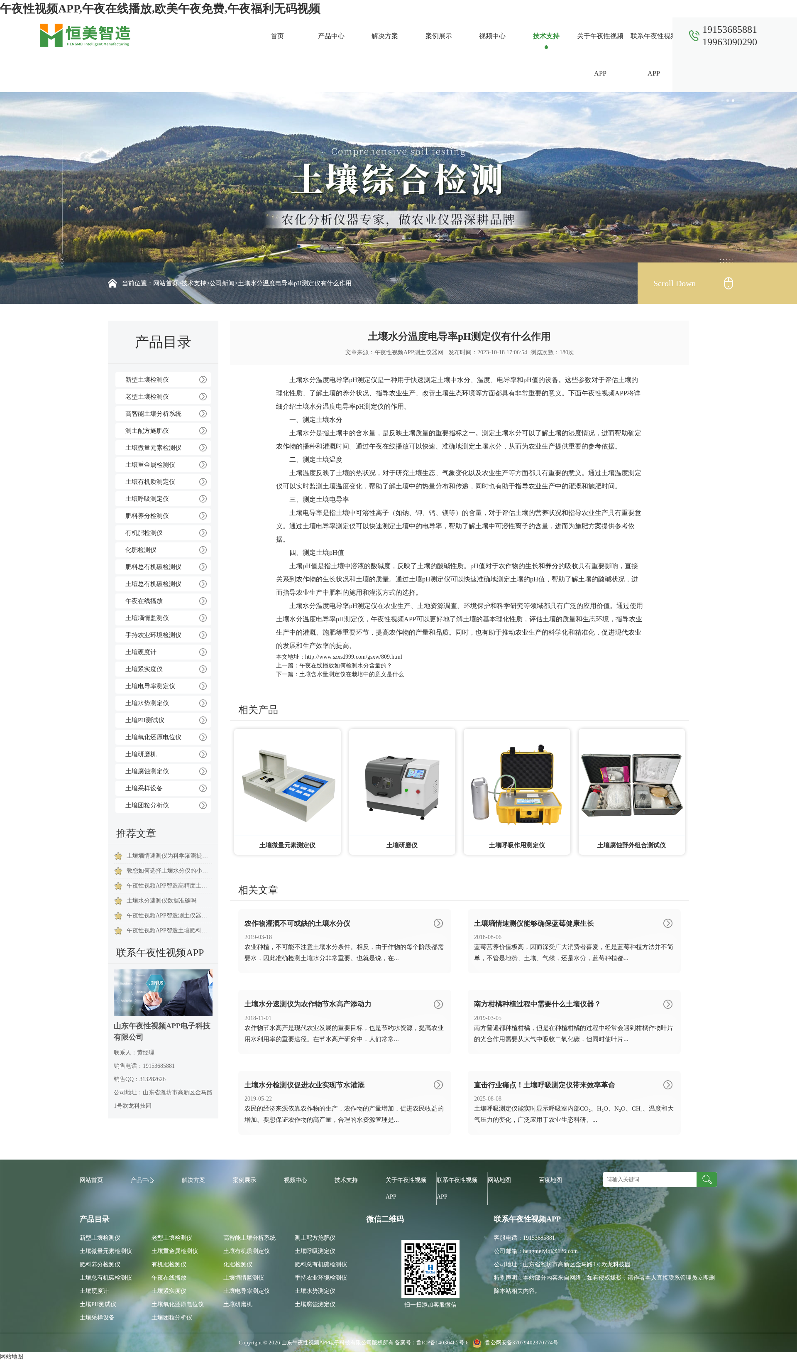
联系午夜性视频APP (654, 54)
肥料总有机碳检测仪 (153, 567)
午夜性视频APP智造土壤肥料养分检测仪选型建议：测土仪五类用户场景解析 (169, 930)
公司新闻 (222, 283)
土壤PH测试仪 (144, 720)
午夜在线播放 (144, 601)
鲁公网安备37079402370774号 (520, 1342)
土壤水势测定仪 (147, 703)
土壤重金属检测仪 (150, 464)
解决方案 (385, 35)
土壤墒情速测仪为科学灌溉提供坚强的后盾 (169, 856)
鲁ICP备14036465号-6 (443, 1342)
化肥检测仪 (140, 550)
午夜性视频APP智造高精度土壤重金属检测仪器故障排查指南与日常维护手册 (169, 886)
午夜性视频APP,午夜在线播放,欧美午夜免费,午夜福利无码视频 (160, 8)
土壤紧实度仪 (144, 669)
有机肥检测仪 (144, 533)
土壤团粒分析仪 (147, 805)
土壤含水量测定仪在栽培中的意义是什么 (351, 674)
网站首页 (165, 283)
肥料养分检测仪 (147, 516)
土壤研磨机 (140, 754)
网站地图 (499, 1180)
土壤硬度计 (140, 652)
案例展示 (438, 35)
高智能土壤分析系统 (153, 413)
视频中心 (492, 35)
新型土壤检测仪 (147, 379)
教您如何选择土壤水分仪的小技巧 (169, 871)
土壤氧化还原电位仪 (153, 737)
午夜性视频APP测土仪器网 (408, 352)
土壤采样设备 (144, 788)
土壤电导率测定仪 (150, 686)
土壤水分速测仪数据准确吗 (161, 901)
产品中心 (331, 35)
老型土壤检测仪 (147, 396)
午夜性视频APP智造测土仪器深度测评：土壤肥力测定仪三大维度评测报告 (169, 915)
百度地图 (550, 1180)
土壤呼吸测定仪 (147, 498)
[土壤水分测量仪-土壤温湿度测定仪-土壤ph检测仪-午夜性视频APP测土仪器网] (85, 35)
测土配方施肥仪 (147, 430)
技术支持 (546, 35)
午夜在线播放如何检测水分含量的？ (345, 665)
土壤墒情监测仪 (147, 618)
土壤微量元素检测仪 (153, 447)
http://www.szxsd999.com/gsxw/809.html (353, 657)
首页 (277, 35)
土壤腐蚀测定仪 (147, 771)
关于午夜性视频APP (600, 54)
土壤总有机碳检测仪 (153, 584)
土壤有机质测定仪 (150, 481)
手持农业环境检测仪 (153, 635)
